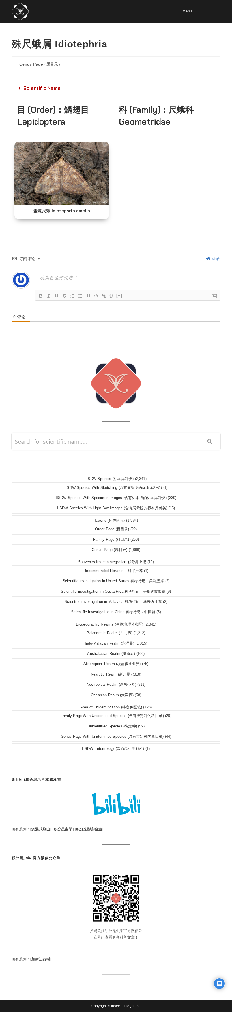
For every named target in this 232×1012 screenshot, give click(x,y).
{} (111, 295)
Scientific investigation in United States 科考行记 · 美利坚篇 (113, 581)
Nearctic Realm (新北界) (111, 674)
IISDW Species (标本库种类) (109, 479)
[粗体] (41, 296)
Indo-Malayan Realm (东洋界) (109, 643)
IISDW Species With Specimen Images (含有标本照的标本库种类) (111, 498)
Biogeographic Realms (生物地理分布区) (109, 624)
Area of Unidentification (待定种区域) (111, 707)
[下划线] (57, 296)
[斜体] (49, 296)
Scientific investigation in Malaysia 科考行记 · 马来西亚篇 (113, 601)
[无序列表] (80, 296)
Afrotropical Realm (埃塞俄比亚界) (112, 664)
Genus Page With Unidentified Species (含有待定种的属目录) (112, 736)
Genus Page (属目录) (39, 64)
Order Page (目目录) (112, 529)
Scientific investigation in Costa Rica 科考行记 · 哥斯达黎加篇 (113, 591)
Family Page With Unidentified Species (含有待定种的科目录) (112, 716)
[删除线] (64, 296)
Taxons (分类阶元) (109, 520)
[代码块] (96, 296)
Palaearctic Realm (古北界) (109, 633)
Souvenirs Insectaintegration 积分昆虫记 (112, 562)
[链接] (104, 296)
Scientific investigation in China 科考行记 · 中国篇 (113, 612)
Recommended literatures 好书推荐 (113, 571)
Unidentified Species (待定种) (112, 726)
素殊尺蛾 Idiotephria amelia (61, 211)
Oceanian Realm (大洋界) (112, 695)
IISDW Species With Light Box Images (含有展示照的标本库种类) (112, 508)
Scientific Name (42, 88)
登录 (215, 258)
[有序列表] (72, 296)
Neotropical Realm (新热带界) (111, 684)
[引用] (88, 296)
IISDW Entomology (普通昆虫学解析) (113, 748)
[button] (116, 88)
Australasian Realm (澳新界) (111, 653)
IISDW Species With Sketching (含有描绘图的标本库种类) (113, 487)
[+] (119, 295)
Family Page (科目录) (111, 539)
